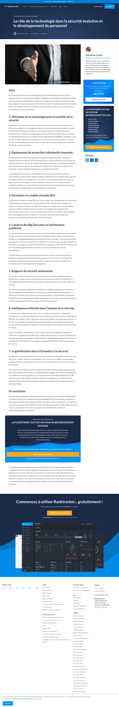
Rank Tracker (46, 587)
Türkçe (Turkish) (78, 644)
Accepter (8, 703)
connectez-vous (32, 458)
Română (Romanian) (79, 677)
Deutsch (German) (78, 618)
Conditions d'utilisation (80, 587)
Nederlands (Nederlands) (80, 632)
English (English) (78, 616)
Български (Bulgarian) (80, 649)
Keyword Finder (47, 590)
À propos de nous (99, 591)
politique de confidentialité (21, 699)
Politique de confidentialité (81, 590)
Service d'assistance (79, 609)
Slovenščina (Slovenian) (80, 683)
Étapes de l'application (80, 606)
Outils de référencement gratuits (52, 634)
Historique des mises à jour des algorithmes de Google (56, 641)
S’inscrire (110, 6)
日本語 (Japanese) (78, 630)
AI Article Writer (47, 607)
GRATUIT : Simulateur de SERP (51, 610)
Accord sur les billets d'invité (51, 637)
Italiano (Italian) (78, 627)
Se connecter (98, 6)
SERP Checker (46, 593)
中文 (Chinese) (77, 646)
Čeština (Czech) (78, 652)
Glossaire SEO (46, 628)
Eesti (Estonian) (78, 660)
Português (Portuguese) (80, 638)
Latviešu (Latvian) (78, 674)
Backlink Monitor (47, 601)
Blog (60, 6)
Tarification (53, 6)
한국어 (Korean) (78, 688)
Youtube (10, 588)
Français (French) (78, 624)
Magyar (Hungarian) (79, 666)
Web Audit (45, 596)
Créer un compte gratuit (42, 454)
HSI (60, 142)
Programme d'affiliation (49, 623)
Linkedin (30, 588)
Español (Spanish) (78, 621)
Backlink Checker (47, 598)
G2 (37, 588)
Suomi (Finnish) (78, 663)
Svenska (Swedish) (78, 641)
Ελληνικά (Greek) (78, 658)
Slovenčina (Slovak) (79, 680)
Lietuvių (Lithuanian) (79, 672)
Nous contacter (99, 588)
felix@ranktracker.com (101, 607)
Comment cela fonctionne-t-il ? (39, 6)
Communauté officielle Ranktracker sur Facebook (17, 588)
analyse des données (25, 239)
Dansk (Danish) (77, 655)
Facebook (4, 588)
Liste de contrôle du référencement (52, 604)
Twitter (23, 588)
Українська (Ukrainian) (80, 686)
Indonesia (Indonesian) (80, 669)
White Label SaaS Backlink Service (52, 617)
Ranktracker (11, 6)
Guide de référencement (49, 631)
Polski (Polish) (77, 635)
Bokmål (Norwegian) (79, 691)
